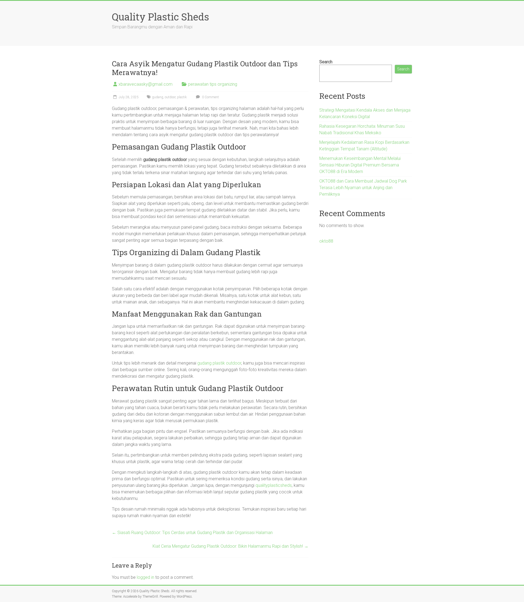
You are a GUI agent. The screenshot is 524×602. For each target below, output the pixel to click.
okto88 (326, 241)
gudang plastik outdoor (219, 363)
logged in (145, 577)
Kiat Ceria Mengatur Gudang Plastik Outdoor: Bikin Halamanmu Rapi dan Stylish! (230, 546)
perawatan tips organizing (212, 84)
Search (325, 61)
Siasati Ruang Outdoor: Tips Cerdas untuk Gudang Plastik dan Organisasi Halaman (192, 532)
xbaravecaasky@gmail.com (145, 84)
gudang (157, 97)
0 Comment (210, 97)
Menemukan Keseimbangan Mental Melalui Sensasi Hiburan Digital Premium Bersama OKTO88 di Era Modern (360, 165)
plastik (182, 97)
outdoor (170, 97)
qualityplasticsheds (273, 485)
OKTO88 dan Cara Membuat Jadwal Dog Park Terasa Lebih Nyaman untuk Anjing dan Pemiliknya (363, 187)
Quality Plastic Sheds (160, 16)
